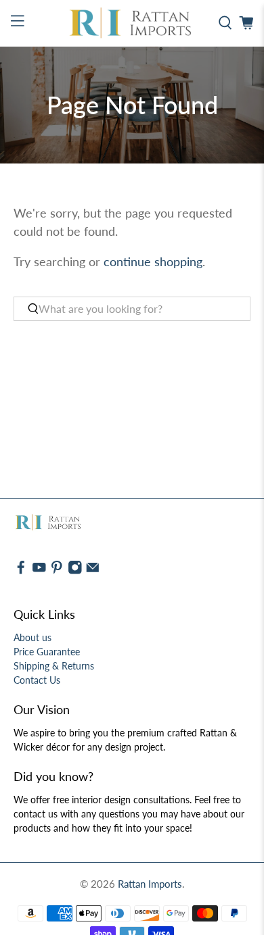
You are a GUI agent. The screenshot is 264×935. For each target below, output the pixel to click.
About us (32, 637)
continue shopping (153, 261)
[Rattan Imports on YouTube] (39, 571)
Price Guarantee (47, 651)
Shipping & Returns (54, 666)
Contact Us (37, 680)
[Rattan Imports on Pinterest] (56, 571)
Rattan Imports (150, 884)
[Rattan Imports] (132, 23)
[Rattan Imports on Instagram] (75, 571)
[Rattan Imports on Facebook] (21, 571)
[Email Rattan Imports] (92, 571)
